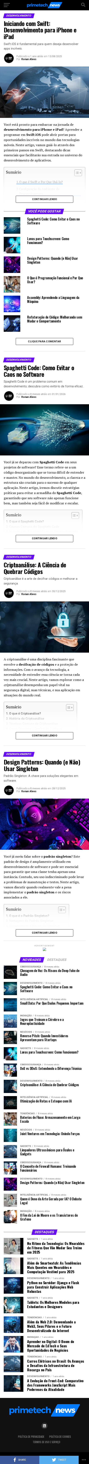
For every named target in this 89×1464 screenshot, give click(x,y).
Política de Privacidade (31, 1437)
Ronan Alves (28, 59)
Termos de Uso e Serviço (46, 1442)
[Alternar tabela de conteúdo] (68, 707)
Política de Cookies (60, 1437)
